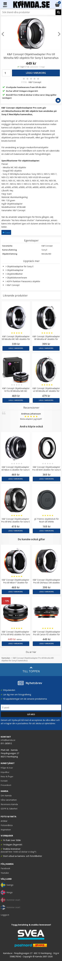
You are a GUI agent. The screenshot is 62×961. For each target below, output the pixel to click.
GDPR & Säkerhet (9, 808)
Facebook (5, 868)
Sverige (9, 885)
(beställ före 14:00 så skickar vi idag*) (18, 851)
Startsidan (5, 658)
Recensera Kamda (9, 804)
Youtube (5, 872)
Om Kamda (6, 795)
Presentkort (6, 785)
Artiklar (4, 821)
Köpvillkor (5, 772)
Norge (9, 892)
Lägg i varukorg (36, 72)
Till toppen (31, 671)
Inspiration (6, 829)
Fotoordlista (7, 825)
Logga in (5, 914)
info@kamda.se (8, 740)
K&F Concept (35, 82)
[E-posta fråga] (58, 100)
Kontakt (4, 780)
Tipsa (7, 232)
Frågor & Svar (7, 767)
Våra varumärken (9, 799)
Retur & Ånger (7, 776)
